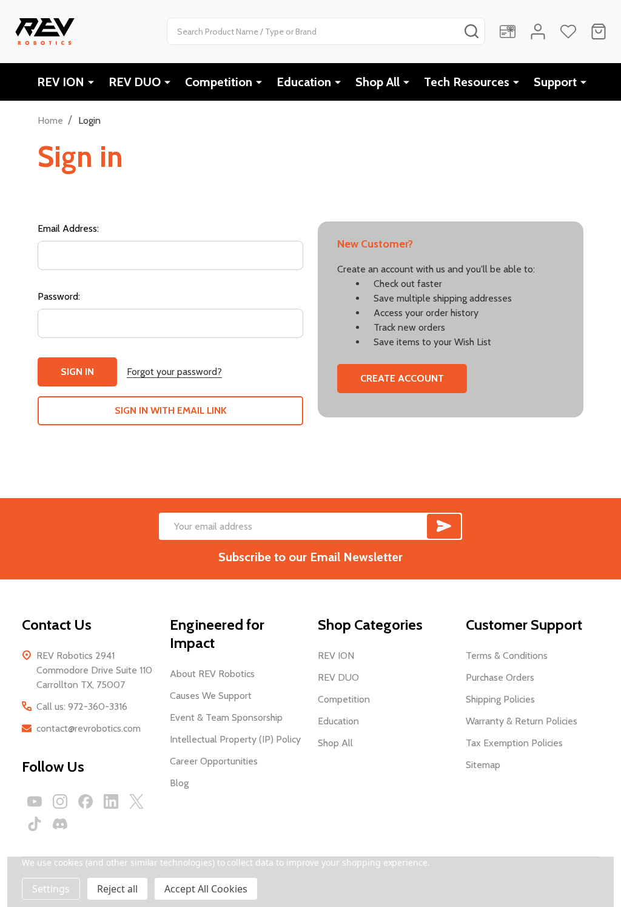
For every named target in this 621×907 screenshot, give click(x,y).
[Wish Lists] (568, 31)
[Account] (538, 31)
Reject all (117, 888)
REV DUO (135, 82)
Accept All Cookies (205, 888)
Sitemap (483, 764)
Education (304, 82)
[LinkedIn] (111, 801)
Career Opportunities (214, 761)
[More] (91, 82)
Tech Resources (466, 82)
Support (555, 82)
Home (50, 120)
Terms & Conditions (507, 655)
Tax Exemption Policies (514, 743)
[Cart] (598, 31)
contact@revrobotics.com (88, 728)
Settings (51, 888)
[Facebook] (85, 801)
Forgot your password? (174, 371)
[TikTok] (34, 824)
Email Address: (68, 228)
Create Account (402, 378)
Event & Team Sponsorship (226, 717)
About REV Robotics (212, 673)
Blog (179, 783)
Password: (59, 296)
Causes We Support (211, 695)
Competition (218, 82)
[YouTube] (34, 801)
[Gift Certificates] (507, 31)
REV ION (60, 82)
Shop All (377, 82)
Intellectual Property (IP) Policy (235, 739)
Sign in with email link (171, 410)
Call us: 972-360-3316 (81, 706)
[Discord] (60, 824)
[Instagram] (60, 801)
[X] (136, 801)
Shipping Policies (500, 699)
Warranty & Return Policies (521, 721)
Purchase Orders (500, 677)
